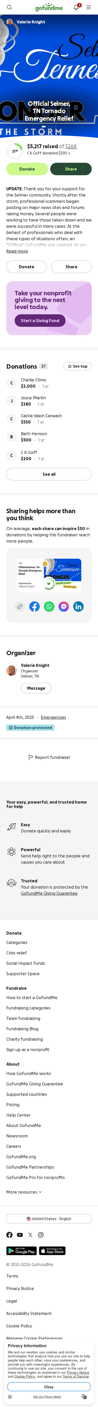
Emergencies (53, 717)
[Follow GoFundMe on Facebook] (9, 1235)
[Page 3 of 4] (52, 126)
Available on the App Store (52, 1250)
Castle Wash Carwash (41, 415)
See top (80, 366)
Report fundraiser (52, 757)
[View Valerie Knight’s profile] (11, 670)
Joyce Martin (33, 397)
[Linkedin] (78, 606)
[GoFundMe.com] (49, 7)
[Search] (9, 7)
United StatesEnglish (51, 1219)
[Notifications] (76, 7)
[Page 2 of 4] (48, 126)
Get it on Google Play (21, 1250)
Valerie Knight (35, 665)
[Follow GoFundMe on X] (30, 1235)
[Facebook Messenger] (64, 606)
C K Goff (29, 452)
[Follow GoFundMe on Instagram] (41, 1235)
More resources (21, 1192)
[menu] (88, 7)
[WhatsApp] (49, 606)
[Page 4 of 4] (56, 126)
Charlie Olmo (33, 379)
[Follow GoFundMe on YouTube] (20, 1235)
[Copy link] (20, 606)
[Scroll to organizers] (9, 22)
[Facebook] (34, 606)
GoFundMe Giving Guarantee (49, 893)
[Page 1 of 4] (44, 126)
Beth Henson (34, 433)
